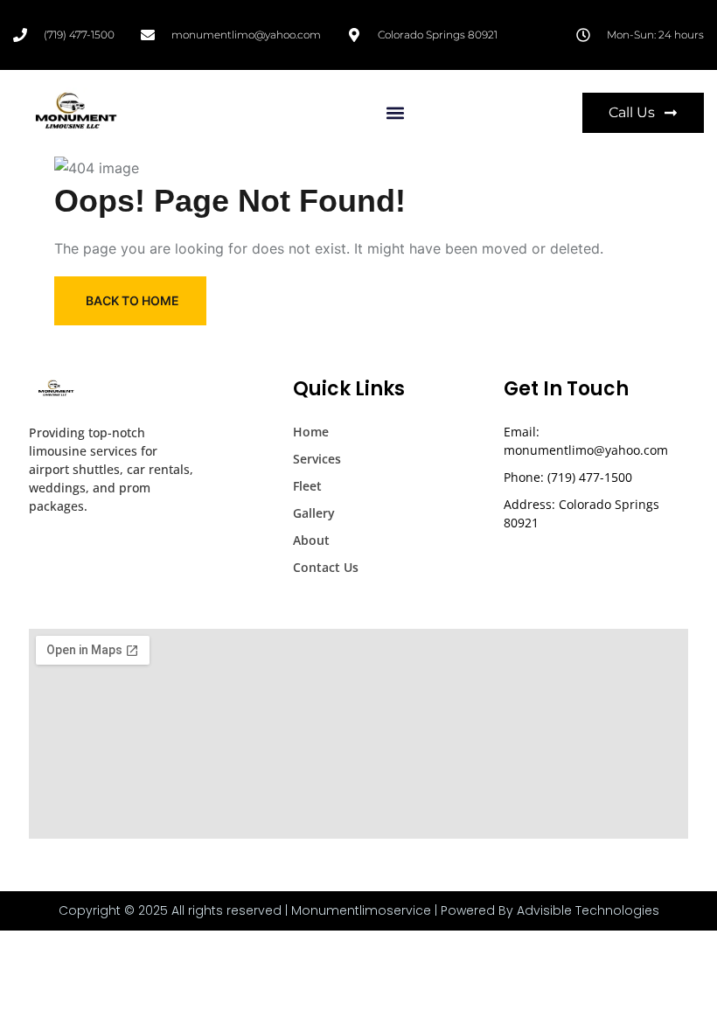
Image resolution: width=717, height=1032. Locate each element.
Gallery (314, 513)
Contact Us (325, 567)
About (311, 540)
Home (311, 431)
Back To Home (132, 300)
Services (317, 458)
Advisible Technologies (588, 910)
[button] (395, 112)
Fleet (307, 486)
